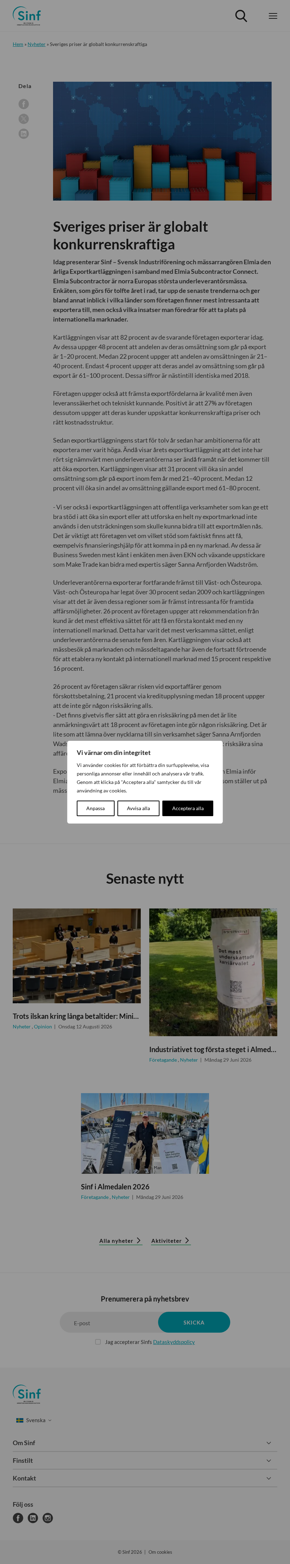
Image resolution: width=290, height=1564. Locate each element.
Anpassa (95, 808)
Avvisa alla (138, 808)
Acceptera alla (188, 808)
